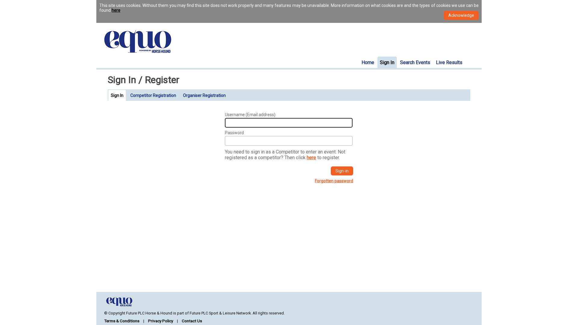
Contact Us (192, 320)
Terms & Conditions (121, 320)
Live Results (449, 62)
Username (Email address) (250, 114)
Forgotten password (334, 180)
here (116, 10)
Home (368, 62)
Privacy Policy (160, 320)
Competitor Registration (153, 95)
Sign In (387, 62)
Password (234, 132)
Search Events (415, 62)
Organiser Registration (204, 95)
